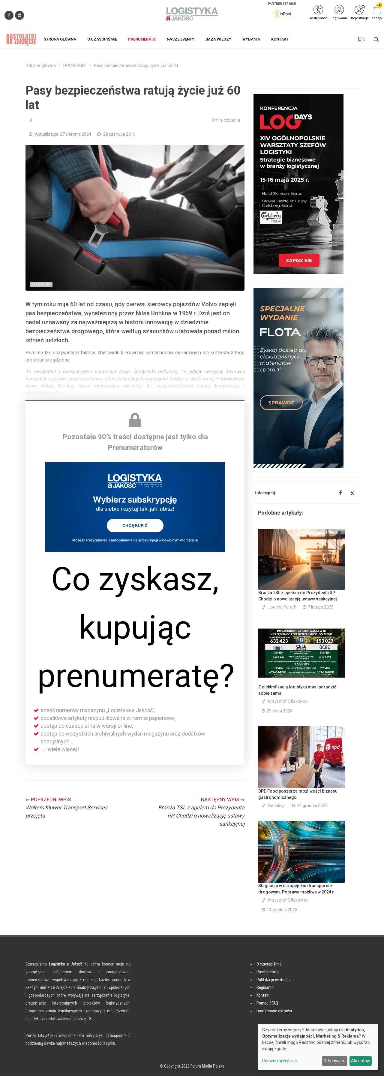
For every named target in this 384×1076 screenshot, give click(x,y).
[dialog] (318, 1047)
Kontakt (263, 995)
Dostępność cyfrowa (274, 1010)
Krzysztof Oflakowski (288, 701)
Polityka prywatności (274, 979)
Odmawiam (334, 1060)
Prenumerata (267, 971)
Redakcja (277, 805)
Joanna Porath (282, 607)
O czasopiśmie (269, 964)
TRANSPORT (74, 65)
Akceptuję (360, 1060)
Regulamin (265, 987)
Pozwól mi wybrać (279, 1060)
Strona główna (41, 65)
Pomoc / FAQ (267, 1003)
